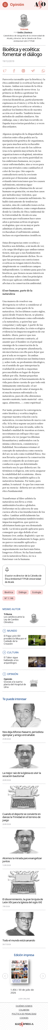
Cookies (24, 1018)
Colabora (24, 1010)
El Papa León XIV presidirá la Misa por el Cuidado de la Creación (15, 639)
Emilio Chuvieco (25, 32)
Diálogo (23, 592)
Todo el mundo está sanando (18, 940)
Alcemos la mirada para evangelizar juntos (22, 859)
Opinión (17, 4)
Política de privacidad (24, 1013)
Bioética (8, 592)
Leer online (24, 998)
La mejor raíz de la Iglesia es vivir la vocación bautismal (21, 774)
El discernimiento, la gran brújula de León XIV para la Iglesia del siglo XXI (22, 900)
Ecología (36, 592)
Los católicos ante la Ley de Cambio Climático (14, 619)
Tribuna (24, 29)
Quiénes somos (24, 1006)
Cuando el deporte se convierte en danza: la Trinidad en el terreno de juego (21, 817)
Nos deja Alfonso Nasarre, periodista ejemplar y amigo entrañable (22, 733)
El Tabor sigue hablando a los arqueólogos (11, 660)
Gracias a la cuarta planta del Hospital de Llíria (15, 684)
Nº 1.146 (8, 598)
